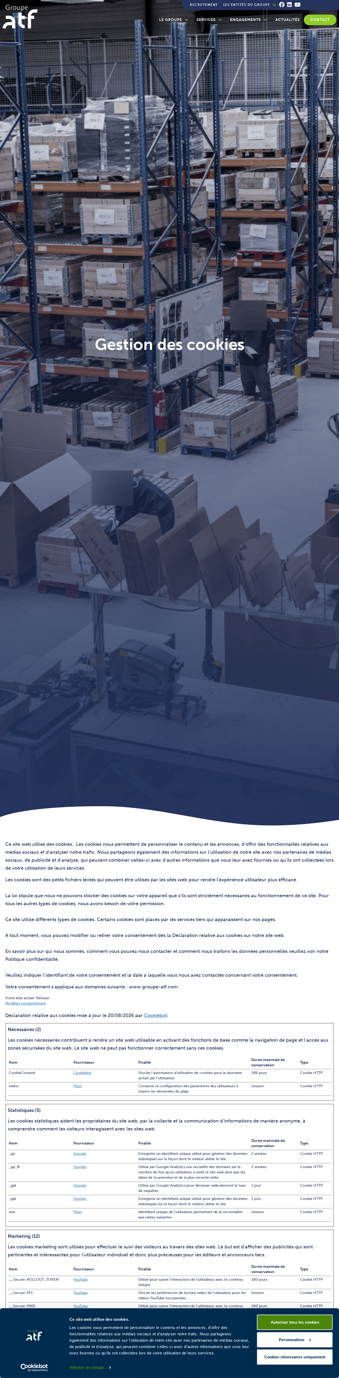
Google (79, 1153)
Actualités (287, 19)
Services (206, 19)
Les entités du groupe (246, 5)
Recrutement (204, 5)
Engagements (245, 19)
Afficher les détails (86, 1367)
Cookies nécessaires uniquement (294, 1357)
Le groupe (170, 19)
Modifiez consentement (25, 1003)
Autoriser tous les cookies (295, 1322)
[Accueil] (22, 16)
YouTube (80, 1279)
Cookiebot (155, 1015)
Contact (320, 19)
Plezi (77, 1086)
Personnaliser (292, 1339)
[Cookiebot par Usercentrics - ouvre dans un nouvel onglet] (34, 1368)
